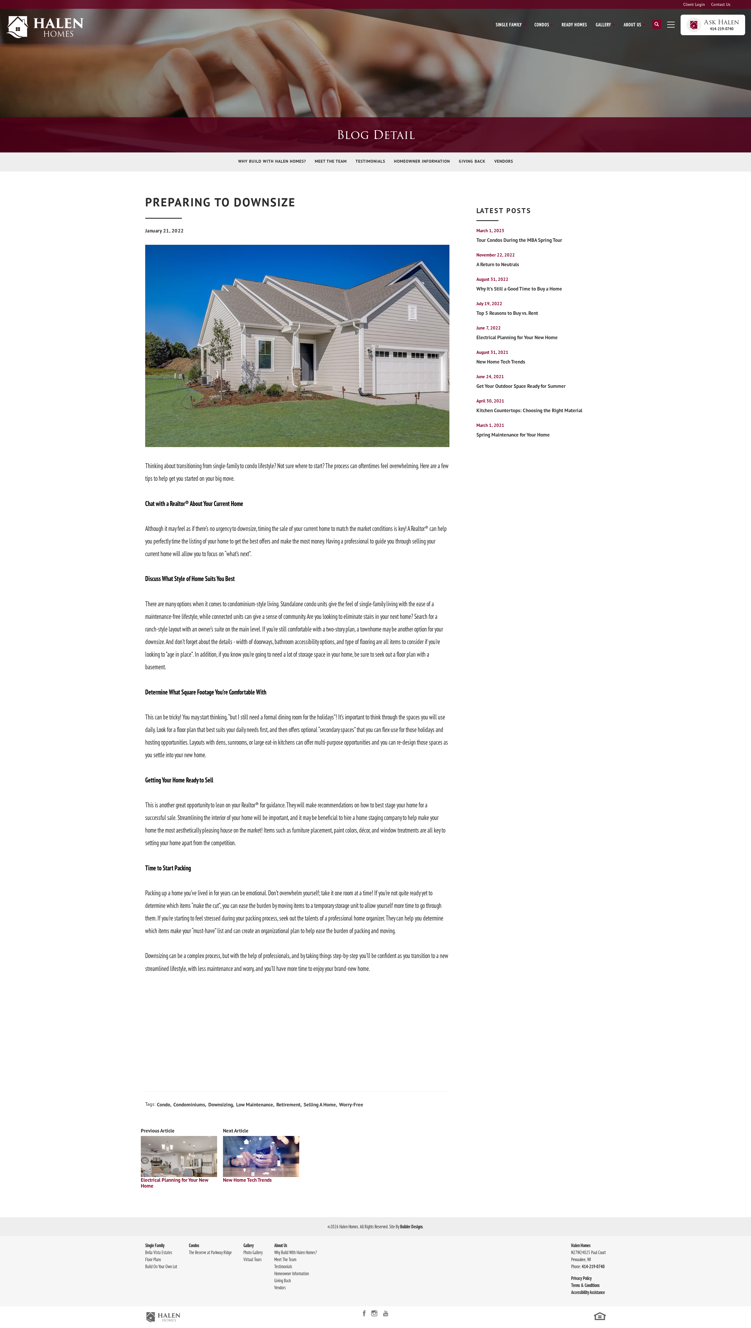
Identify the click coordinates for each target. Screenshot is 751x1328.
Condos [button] (542, 24)
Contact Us (720, 4)
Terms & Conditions (585, 1285)
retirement (288, 1104)
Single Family (155, 1245)
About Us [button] (632, 24)
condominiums (189, 1104)
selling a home (320, 1104)
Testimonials (370, 161)
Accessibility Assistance (588, 1292)
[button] (656, 27)
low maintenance (254, 1104)
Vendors (503, 161)
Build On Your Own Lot (161, 1266)
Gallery (248, 1245)
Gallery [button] (603, 24)
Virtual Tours (252, 1259)
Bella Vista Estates (158, 1252)
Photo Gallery (253, 1252)
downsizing (220, 1104)
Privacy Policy (581, 1278)
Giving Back (472, 161)
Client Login (694, 4)
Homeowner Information (422, 161)
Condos (194, 1245)
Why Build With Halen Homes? (272, 161)
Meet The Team (331, 161)
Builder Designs (411, 1226)
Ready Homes (574, 24)
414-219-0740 (593, 1266)
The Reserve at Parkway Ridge (210, 1252)
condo (163, 1104)
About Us (280, 1245)
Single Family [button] (509, 24)
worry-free (351, 1104)
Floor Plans (153, 1259)
